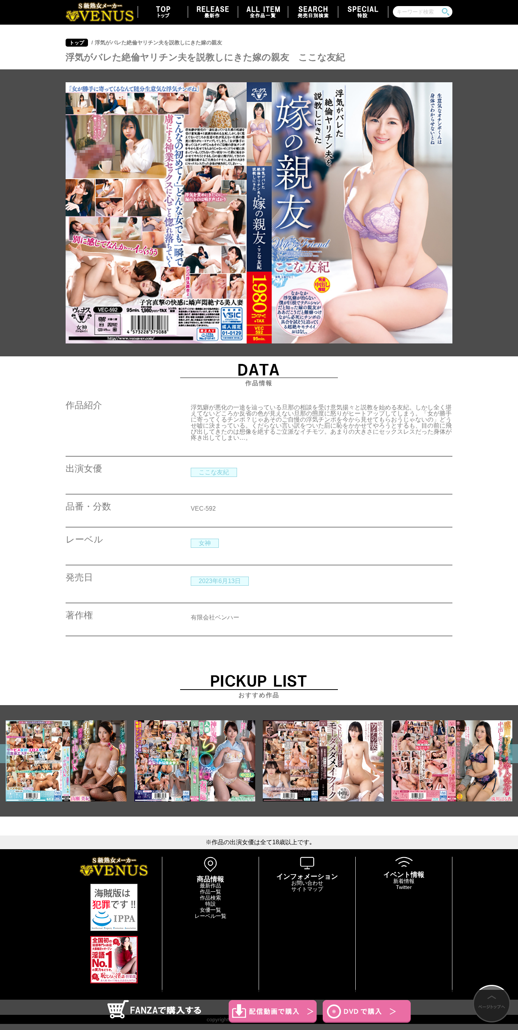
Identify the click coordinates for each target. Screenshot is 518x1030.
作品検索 (210, 898)
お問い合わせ (307, 883)
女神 (205, 543)
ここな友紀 (214, 472)
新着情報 (403, 881)
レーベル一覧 (210, 916)
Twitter (404, 887)
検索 (445, 12)
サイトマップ (307, 889)
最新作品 (210, 886)
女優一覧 (210, 910)
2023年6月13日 (220, 581)
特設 (210, 904)
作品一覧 (210, 892)
